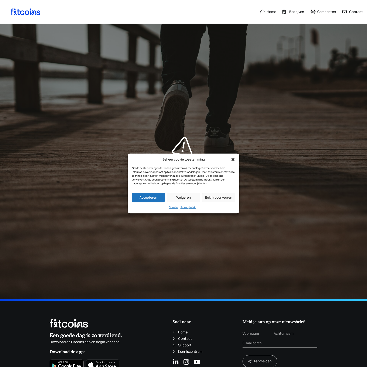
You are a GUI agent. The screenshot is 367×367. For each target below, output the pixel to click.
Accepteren (148, 197)
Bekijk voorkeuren (218, 197)
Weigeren (183, 197)
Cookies (173, 207)
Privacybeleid (188, 207)
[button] (233, 159)
